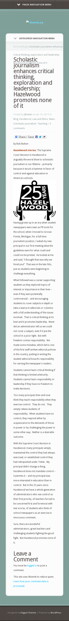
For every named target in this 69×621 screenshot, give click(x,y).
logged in (32, 565)
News (52, 119)
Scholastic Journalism (24, 123)
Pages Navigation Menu (36, 4)
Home (16, 46)
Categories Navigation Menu (37, 38)
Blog (24, 46)
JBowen (28, 114)
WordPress (56, 613)
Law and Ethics (40, 119)
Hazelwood (25, 119)
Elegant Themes (28, 613)
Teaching (42, 123)
